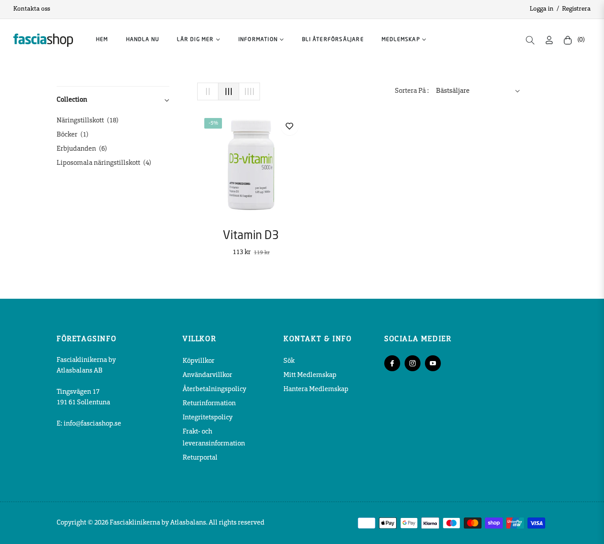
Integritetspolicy (208, 418)
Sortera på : (412, 91)
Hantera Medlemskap (315, 389)
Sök (288, 361)
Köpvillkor (198, 361)
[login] (549, 40)
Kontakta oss (31, 9)
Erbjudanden (82, 149)
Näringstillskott (88, 121)
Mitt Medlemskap (309, 375)
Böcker (72, 135)
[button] (530, 40)
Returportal (200, 458)
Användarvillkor (207, 375)
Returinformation (209, 403)
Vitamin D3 (251, 236)
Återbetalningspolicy (214, 389)
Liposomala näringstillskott (104, 163)
